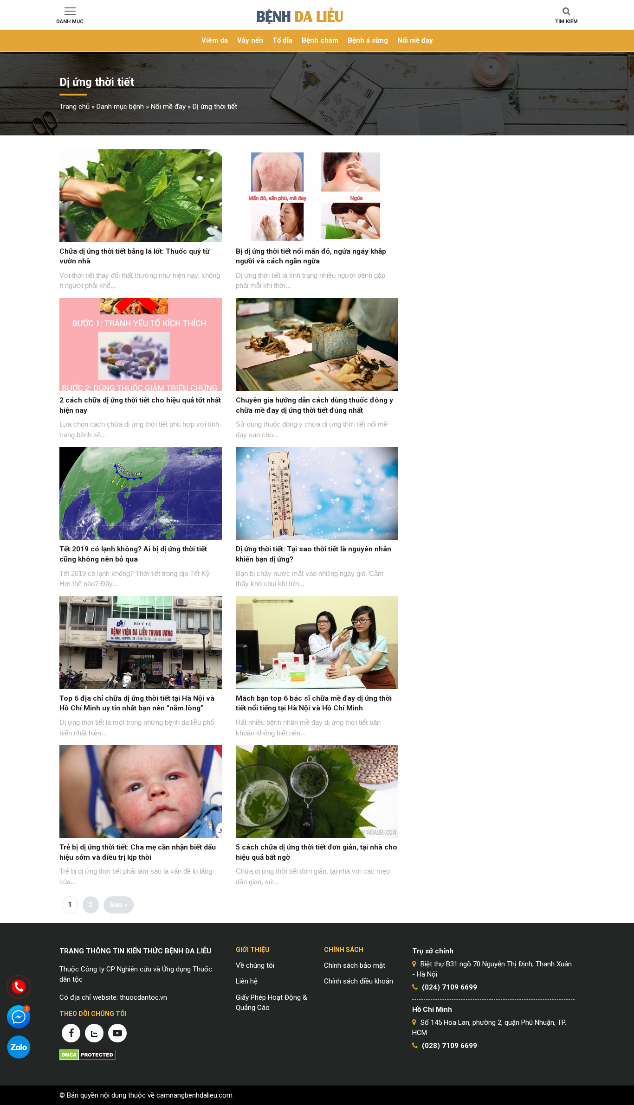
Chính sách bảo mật (354, 965)
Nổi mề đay (415, 40)
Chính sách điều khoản (358, 981)
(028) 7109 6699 (449, 1045)
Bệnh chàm (320, 40)
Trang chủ (74, 106)
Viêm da (214, 40)
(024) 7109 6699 (449, 987)
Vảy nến (250, 40)
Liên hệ (247, 981)
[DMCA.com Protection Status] (87, 1054)
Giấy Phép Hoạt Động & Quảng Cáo (271, 1002)
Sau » (119, 905)
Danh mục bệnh (120, 106)
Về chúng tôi (255, 965)
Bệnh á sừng (368, 40)
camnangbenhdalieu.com (194, 1095)
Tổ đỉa (282, 40)
